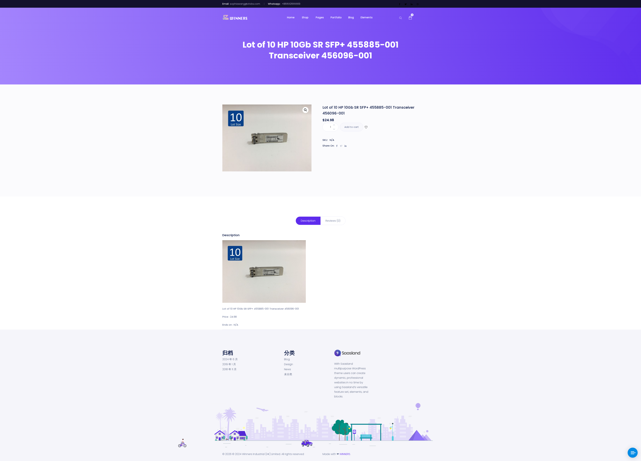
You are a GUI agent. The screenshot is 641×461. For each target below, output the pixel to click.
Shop (305, 17)
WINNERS (345, 454)
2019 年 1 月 (229, 364)
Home (291, 17)
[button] (410, 17)
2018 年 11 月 (229, 369)
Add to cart (351, 127)
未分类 (288, 374)
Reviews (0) (333, 221)
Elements (367, 17)
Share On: (328, 145)
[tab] (308, 220)
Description (308, 221)
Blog (351, 17)
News (287, 369)
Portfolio (336, 17)
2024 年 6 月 (230, 359)
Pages (320, 17)
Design (288, 364)
